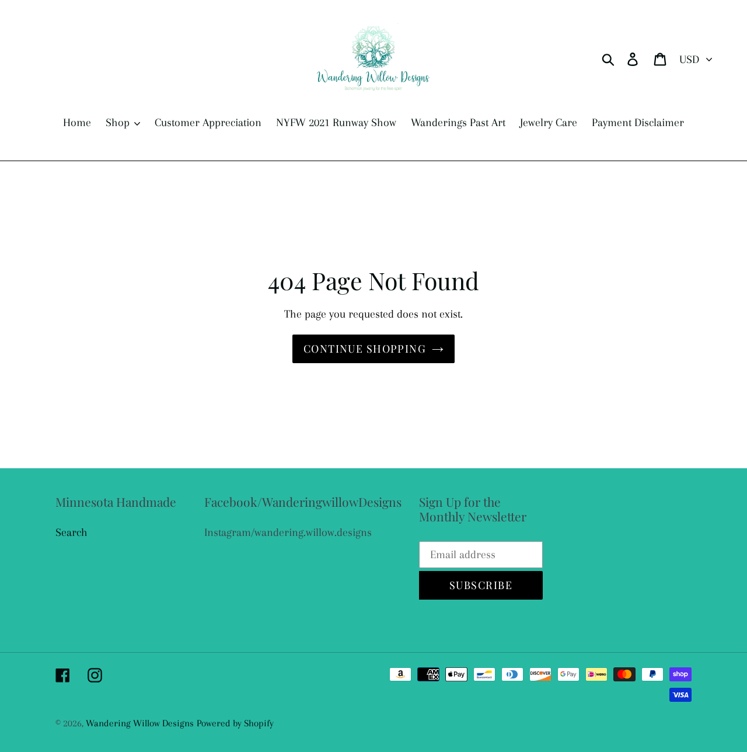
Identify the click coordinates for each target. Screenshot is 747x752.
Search (71, 532)
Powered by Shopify (235, 723)
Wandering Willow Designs (140, 723)
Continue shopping (364, 349)
